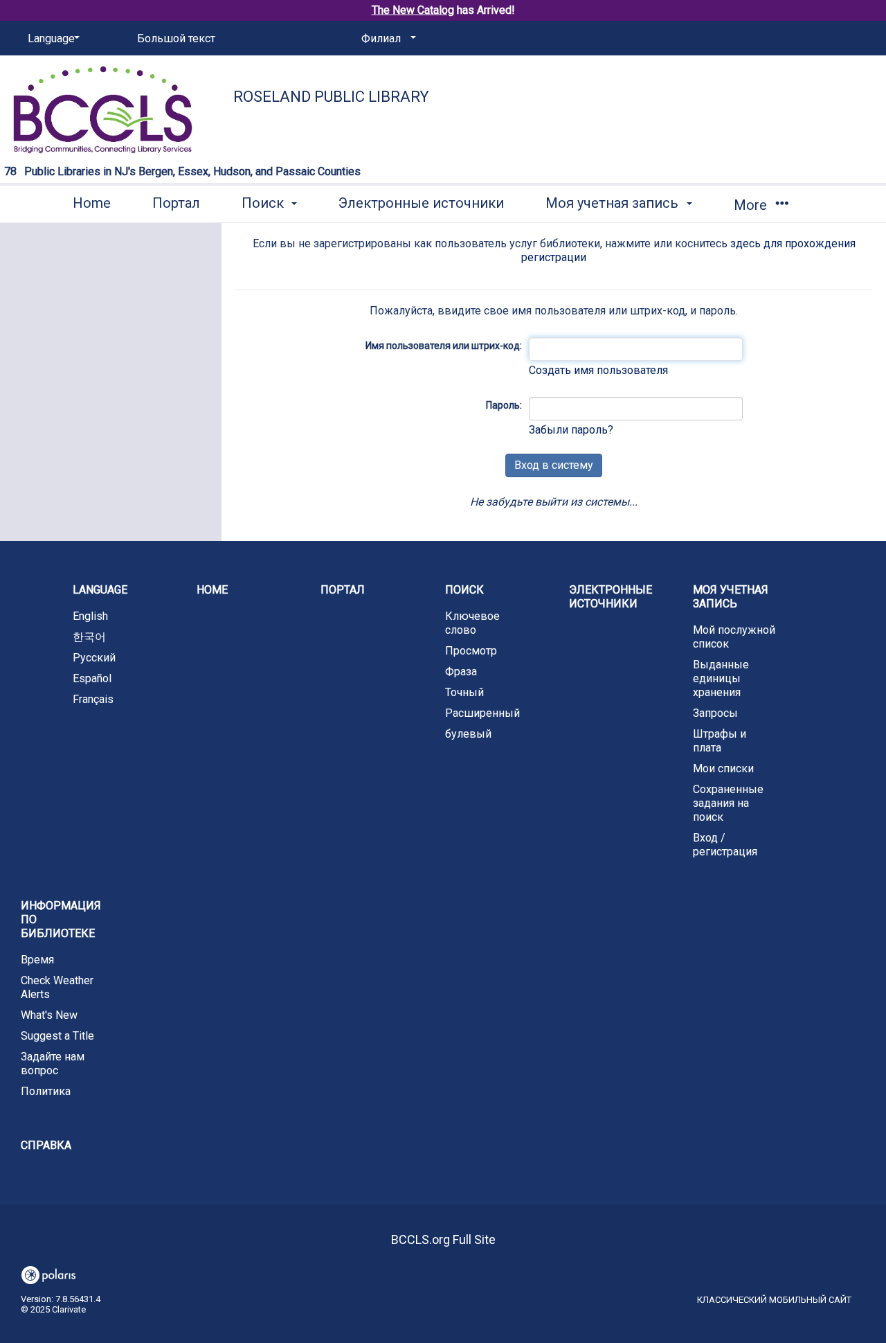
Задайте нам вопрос (52, 1063)
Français (93, 699)
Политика (46, 1091)
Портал (176, 203)
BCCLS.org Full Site (443, 1239)
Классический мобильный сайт (774, 1300)
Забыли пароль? (571, 429)
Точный (464, 692)
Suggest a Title (57, 1035)
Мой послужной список (734, 636)
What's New (49, 1015)
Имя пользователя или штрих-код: (443, 345)
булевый (468, 733)
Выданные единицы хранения (721, 678)
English (90, 616)
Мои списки (723, 768)
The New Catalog (413, 10)
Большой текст (176, 38)
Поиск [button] (264, 203)
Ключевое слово (472, 623)
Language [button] (100, 589)
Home (92, 203)
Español (92, 678)
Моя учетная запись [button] (613, 203)
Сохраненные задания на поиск (728, 803)
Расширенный (482, 713)
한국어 (89, 636)
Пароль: (504, 405)
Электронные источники (421, 203)
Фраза (461, 671)
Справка (46, 1145)
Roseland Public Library (331, 96)
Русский (94, 657)
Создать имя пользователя (598, 370)
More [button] (752, 205)
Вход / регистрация (725, 844)
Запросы (715, 713)
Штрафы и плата (719, 740)
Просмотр (471, 650)
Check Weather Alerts (57, 987)
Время (37, 959)
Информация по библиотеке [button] (61, 919)
